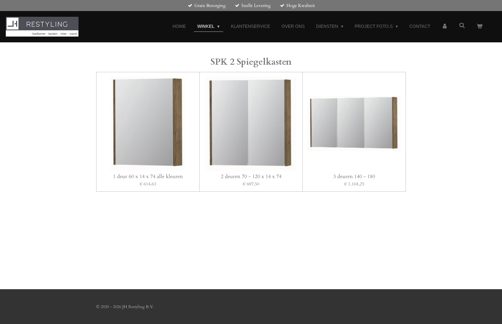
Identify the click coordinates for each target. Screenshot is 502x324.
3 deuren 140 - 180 (354, 176)
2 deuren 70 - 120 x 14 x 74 (251, 176)
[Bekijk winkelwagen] (479, 26)
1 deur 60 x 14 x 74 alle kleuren (148, 176)
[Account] (444, 26)
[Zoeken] (462, 26)
